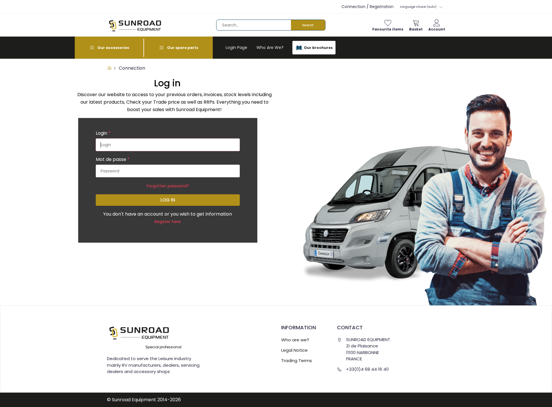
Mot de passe (113, 159)
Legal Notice (294, 350)
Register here (167, 222)
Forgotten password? (168, 186)
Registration (382, 6)
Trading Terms (296, 360)
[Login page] (109, 68)
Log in (167, 200)
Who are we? (269, 47)
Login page (236, 47)
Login (103, 133)
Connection (353, 6)
